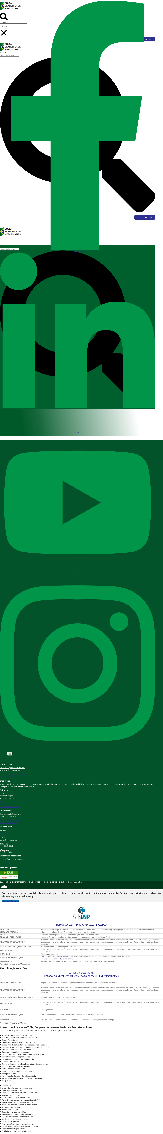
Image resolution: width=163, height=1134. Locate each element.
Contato (3, 830)
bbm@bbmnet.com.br (9, 840)
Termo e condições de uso (10, 814)
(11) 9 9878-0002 (7, 852)
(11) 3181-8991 (6, 846)
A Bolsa (3, 793)
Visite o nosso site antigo (10, 798)
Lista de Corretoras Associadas (12, 859)
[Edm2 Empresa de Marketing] (3, 888)
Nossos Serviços (6, 796)
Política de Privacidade (8, 816)
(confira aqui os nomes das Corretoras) (56, 959)
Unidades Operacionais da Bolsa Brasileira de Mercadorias (12, 769)
